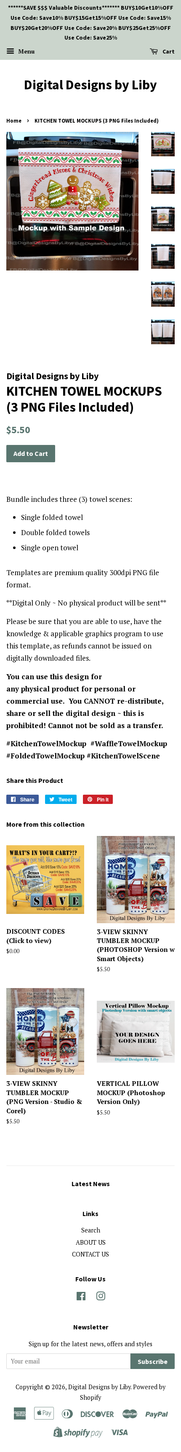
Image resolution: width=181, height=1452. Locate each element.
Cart (168, 51)
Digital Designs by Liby (90, 85)
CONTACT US (90, 1254)
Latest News (91, 1183)
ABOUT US (91, 1242)
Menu (25, 51)
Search (90, 1230)
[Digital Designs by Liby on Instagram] (100, 1298)
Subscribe (153, 1361)
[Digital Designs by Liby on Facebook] (81, 1298)
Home (13, 120)
